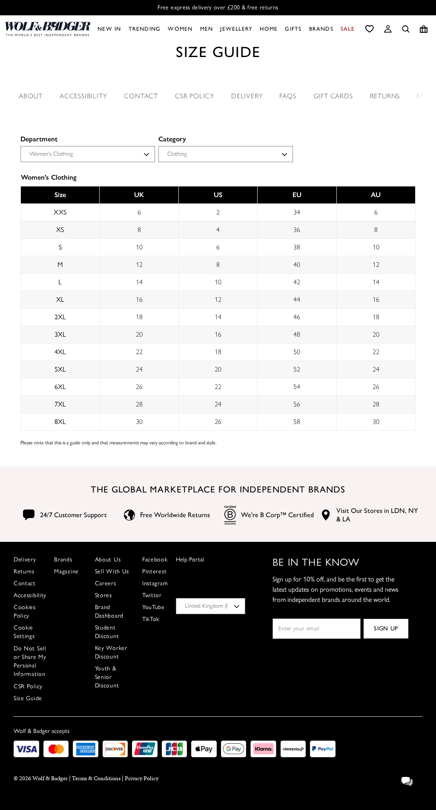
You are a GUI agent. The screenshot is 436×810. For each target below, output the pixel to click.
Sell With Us (112, 571)
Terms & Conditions (96, 778)
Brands (63, 559)
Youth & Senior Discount (107, 677)
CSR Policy (194, 96)
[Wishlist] (369, 29)
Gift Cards (333, 96)
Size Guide (28, 698)
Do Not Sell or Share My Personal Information (30, 661)
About (31, 96)
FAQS (287, 96)
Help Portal (190, 559)
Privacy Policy (141, 778)
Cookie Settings (24, 632)
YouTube (153, 607)
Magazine (66, 571)
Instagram (155, 583)
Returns (385, 96)
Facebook (155, 559)
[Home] (47, 29)
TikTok (150, 619)
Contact (141, 96)
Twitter (152, 595)
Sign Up (386, 628)
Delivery (246, 96)
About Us (108, 559)
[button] (388, 29)
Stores (103, 595)
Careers (105, 583)
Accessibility (83, 96)
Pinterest (154, 571)
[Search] (406, 29)
